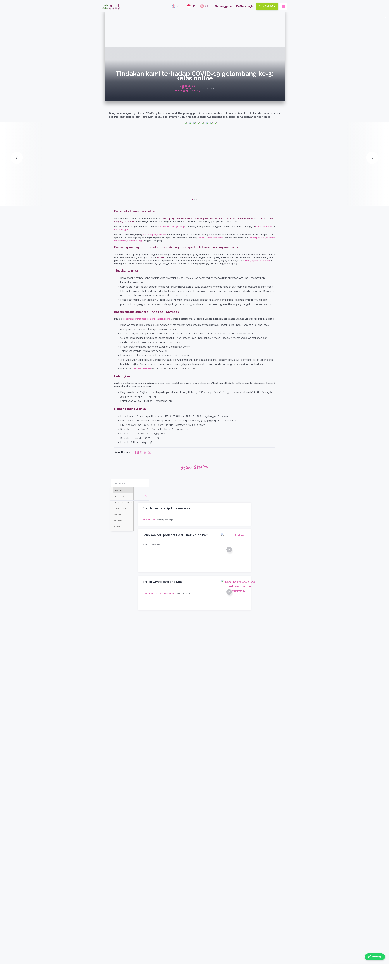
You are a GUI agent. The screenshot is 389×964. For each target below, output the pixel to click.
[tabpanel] (194, 157)
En (178, 6)
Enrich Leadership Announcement (168, 508)
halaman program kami (154, 234)
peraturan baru (142, 368)
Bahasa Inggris (121, 229)
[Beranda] (111, 10)
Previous (17, 158)
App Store (163, 226)
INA (193, 6)
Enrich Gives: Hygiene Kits (162, 582)
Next (372, 158)
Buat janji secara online (257, 260)
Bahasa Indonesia (264, 226)
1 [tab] (192, 199)
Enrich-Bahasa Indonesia (210, 237)
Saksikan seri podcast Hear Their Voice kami (176, 535)
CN (206, 6)
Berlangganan (224, 6)
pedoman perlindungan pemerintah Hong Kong (146, 319)
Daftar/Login (244, 6)
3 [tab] (196, 199)
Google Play (178, 226)
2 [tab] (194, 199)
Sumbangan (267, 6)
